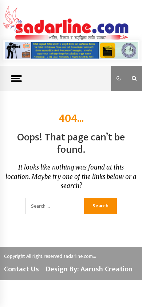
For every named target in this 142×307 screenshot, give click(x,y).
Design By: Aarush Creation (89, 269)
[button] (118, 78)
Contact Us (21, 269)
